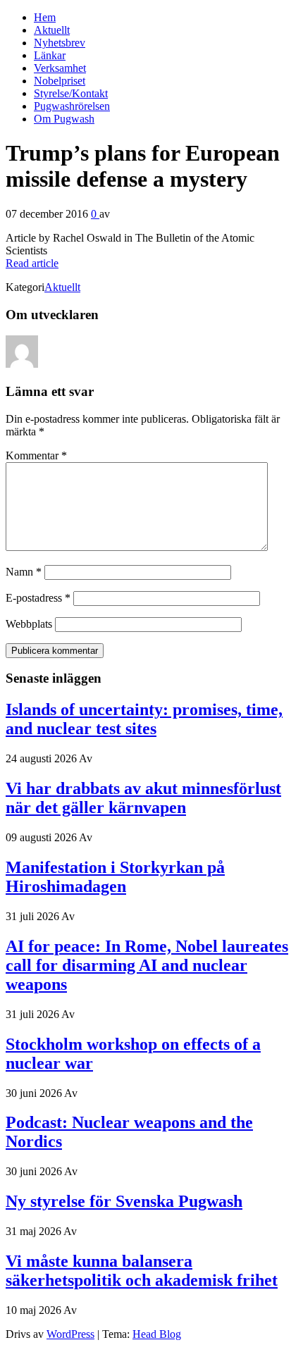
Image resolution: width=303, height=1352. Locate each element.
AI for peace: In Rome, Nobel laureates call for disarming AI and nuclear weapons (147, 965)
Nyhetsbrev (59, 43)
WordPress (70, 1334)
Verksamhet (60, 68)
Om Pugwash (64, 119)
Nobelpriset (59, 81)
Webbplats (29, 624)
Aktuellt (52, 30)
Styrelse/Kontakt (71, 93)
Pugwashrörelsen (72, 106)
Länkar (50, 55)
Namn (24, 572)
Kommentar (36, 455)
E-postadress (38, 598)
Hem (45, 17)
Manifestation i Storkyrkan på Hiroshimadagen (115, 876)
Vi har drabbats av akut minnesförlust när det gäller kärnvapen (143, 798)
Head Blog (156, 1334)
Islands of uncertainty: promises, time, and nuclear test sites (144, 719)
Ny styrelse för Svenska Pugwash (124, 1201)
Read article (32, 263)
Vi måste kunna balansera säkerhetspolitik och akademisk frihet (142, 1270)
